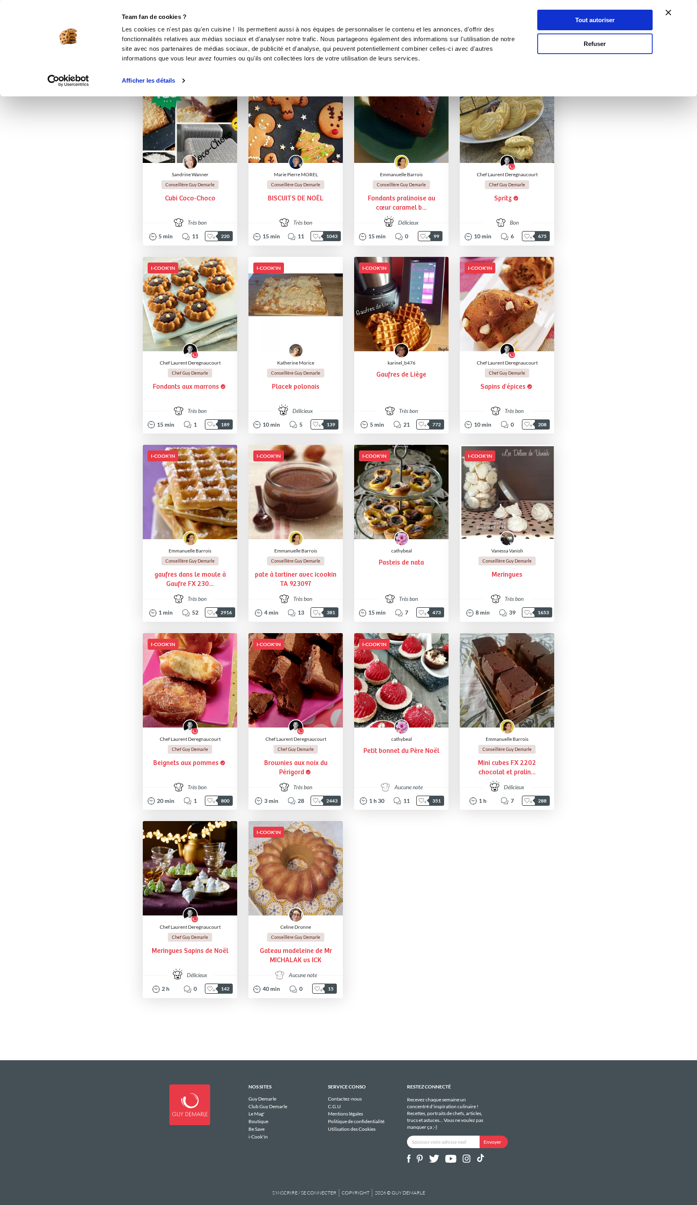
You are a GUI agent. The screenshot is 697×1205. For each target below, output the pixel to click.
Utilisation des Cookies (352, 1129)
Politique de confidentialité (356, 1121)
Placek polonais (295, 387)
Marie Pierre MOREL (296, 174)
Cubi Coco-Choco (190, 198)
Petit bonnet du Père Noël (401, 751)
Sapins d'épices (503, 387)
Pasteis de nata (401, 563)
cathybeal (401, 551)
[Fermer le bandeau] (668, 12)
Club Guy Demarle (267, 1106)
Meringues (507, 575)
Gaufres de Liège (401, 375)
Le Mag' (256, 1114)
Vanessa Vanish (507, 551)
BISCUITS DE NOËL (295, 198)
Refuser (595, 43)
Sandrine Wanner (190, 174)
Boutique (258, 1121)
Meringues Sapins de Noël (190, 951)
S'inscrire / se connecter (304, 1193)
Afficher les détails (148, 80)
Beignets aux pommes (186, 763)
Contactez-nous (345, 1099)
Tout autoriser (595, 20)
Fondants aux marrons (186, 387)
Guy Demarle (262, 1099)
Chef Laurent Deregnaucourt (507, 174)
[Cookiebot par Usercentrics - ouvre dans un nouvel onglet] (68, 81)
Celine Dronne (295, 927)
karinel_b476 (401, 363)
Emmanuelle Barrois (401, 174)
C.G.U (334, 1106)
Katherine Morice (295, 363)
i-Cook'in (258, 1136)
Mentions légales (345, 1114)
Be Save (256, 1129)
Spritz (503, 198)
